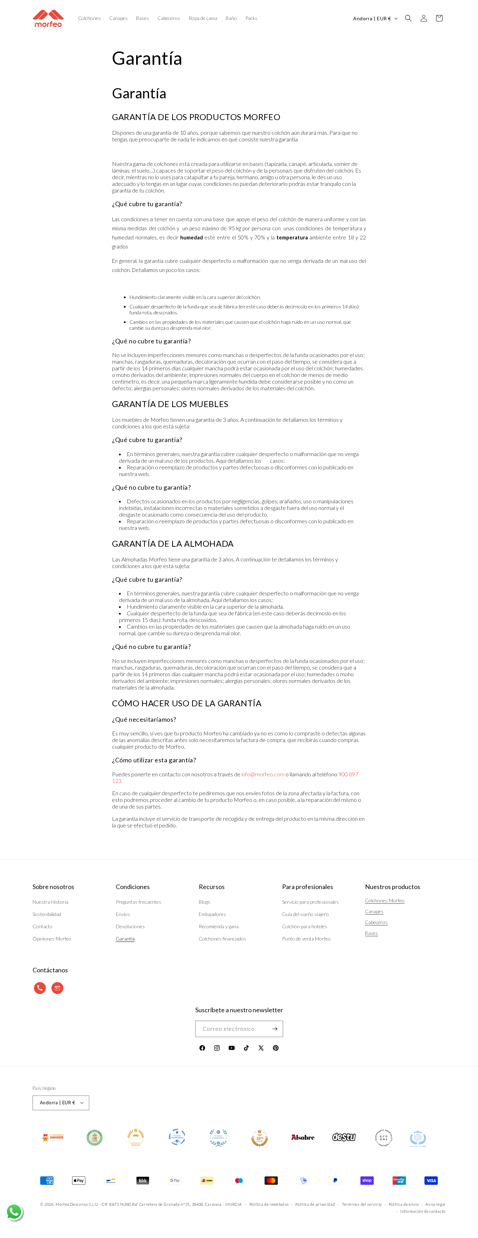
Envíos (123, 914)
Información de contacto (422, 1211)
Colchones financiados (222, 939)
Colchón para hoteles (304, 926)
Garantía (125, 939)
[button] (408, 18)
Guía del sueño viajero (305, 914)
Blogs (204, 902)
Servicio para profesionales (310, 902)
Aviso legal (435, 1204)
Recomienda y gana (219, 926)
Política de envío (404, 1204)
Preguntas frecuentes (138, 902)
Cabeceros (376, 922)
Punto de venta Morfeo (306, 939)
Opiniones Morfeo (52, 939)
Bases (371, 933)
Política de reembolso (269, 1204)
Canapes (374, 911)
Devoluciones (130, 926)
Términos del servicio (362, 1204)
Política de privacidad (315, 1204)
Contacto (42, 926)
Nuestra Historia (50, 902)
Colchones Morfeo (385, 900)
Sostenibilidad (47, 914)
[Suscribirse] (275, 1029)
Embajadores (212, 914)
